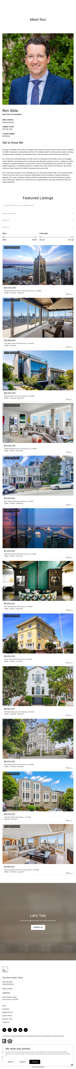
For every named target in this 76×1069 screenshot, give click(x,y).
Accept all (35, 1062)
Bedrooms (5, 227)
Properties (5, 1009)
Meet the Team (7, 1019)
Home (4, 1006)
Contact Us (6, 1022)
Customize (22, 1062)
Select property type (9, 213)
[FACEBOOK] (4, 1030)
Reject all (10, 1062)
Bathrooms (5, 220)
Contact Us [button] (38, 927)
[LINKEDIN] (15, 1030)
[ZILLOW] (20, 1030)
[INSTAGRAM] (10, 1030)
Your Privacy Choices (38, 1067)
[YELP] (26, 1030)
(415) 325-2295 (7, 982)
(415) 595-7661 (7, 129)
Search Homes (7, 1015)
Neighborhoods (7, 1012)
